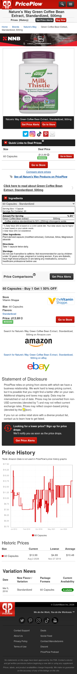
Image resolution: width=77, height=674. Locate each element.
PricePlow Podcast (49, 651)
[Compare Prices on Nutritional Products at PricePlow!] (8, 608)
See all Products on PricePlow (40, 176)
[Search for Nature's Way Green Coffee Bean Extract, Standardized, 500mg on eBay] (38, 366)
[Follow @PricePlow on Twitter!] (22, 620)
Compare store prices (38, 171)
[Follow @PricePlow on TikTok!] (47, 620)
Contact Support (22, 630)
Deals (43, 630)
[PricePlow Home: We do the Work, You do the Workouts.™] (9, 7)
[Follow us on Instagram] (38, 620)
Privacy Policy (20, 641)
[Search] (62, 4)
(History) (23, 20)
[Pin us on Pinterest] (30, 620)
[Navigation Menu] (70, 4)
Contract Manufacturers (51, 641)
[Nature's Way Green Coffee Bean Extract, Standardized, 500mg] (38, 82)
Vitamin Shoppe (11, 300)
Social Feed (46, 635)
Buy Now (60, 20)
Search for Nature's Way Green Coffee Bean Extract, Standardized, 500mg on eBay (38, 356)
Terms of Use (20, 646)
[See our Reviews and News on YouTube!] (55, 620)
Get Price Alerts (44, 20)
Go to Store (48, 124)
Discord (44, 646)
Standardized (9, 313)
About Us (18, 635)
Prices (14, 20)
